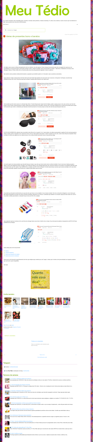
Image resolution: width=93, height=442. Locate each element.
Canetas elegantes (9, 252)
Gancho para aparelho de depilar (12, 254)
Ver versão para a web (42, 357)
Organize (15, 327)
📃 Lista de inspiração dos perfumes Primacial (20, 384)
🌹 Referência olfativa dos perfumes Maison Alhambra (22, 409)
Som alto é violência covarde (16, 433)
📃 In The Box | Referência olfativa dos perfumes (20, 378)
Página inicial (42, 354)
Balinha (7, 251)
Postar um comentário (37, 341)
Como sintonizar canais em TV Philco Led (19, 397)
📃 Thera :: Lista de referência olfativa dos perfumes (21, 421)
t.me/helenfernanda (13, 367)
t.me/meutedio (26, 371)
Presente (19, 327)
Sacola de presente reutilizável (12, 256)
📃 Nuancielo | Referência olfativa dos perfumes (20, 391)
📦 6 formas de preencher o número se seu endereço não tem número (25, 403)
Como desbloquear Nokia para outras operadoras (20, 415)
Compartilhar (6, 328)
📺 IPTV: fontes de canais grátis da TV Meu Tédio (20, 427)
